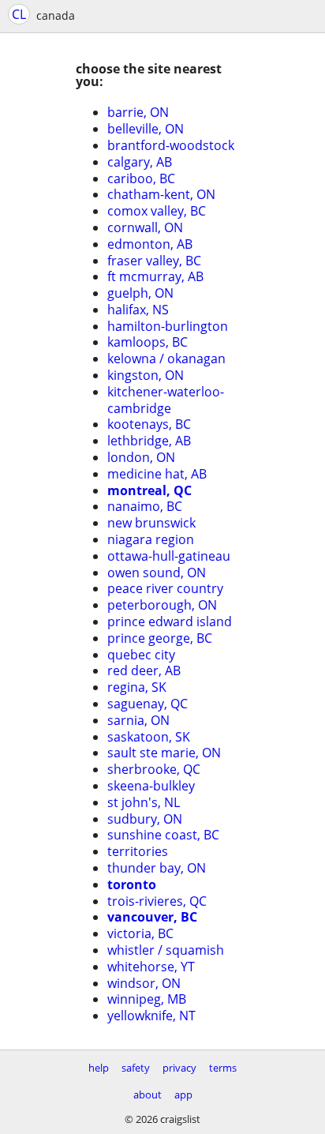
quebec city (141, 654)
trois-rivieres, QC (157, 901)
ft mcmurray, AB (155, 276)
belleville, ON (145, 128)
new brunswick (151, 522)
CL (19, 14)
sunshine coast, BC (163, 834)
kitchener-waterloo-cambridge (165, 400)
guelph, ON (140, 293)
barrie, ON (138, 112)
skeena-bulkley (151, 785)
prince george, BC (159, 638)
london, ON (141, 457)
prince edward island (169, 621)
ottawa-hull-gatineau (168, 556)
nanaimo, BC (144, 506)
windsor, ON (144, 983)
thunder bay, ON (156, 868)
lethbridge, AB (149, 440)
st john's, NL (143, 802)
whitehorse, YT (151, 966)
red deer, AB (144, 670)
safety (135, 1068)
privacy (179, 1068)
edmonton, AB (149, 244)
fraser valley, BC (154, 260)
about (147, 1094)
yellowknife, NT (151, 1015)
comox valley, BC (156, 211)
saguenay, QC (147, 703)
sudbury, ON (144, 819)
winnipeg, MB (146, 999)
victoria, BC (140, 933)
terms (223, 1068)
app (183, 1094)
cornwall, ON (145, 227)
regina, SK (136, 687)
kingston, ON (145, 375)
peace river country (165, 588)
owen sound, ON (156, 572)
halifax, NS (138, 309)
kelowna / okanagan (166, 358)
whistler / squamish (165, 950)
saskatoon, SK (148, 736)
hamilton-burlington (167, 326)
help (98, 1068)
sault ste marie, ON (164, 752)
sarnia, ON (138, 720)
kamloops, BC (147, 342)
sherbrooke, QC (153, 769)
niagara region (150, 539)
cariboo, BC (141, 178)
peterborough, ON (162, 605)
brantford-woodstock (170, 145)
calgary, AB (139, 162)
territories (137, 851)
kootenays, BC (149, 424)
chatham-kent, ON (161, 194)
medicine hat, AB (157, 474)
